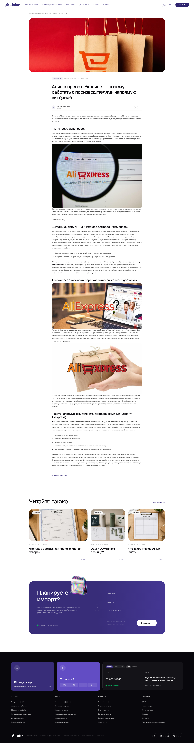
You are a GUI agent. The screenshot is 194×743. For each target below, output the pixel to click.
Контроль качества (61, 710)
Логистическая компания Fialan (40, 14)
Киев (128, 666)
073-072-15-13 (113, 679)
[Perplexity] (73, 685)
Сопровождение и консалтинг (52, 5)
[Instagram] (161, 735)
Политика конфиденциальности (153, 722)
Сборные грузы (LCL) (18, 710)
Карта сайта (100, 736)
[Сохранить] (140, 107)
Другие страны (84, 5)
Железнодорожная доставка (21, 714)
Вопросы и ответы (104, 714)
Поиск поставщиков (62, 706)
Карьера (145, 714)
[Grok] (92, 685)
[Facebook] (154, 735)
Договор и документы (106, 718)
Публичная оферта (88, 736)
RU (170, 5)
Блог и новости (103, 710)
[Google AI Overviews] (83, 685)
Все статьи (157, 502)
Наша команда (147, 706)
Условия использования (71, 736)
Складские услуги (61, 718)
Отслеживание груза (105, 706)
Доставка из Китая (31, 5)
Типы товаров (70, 5)
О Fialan (96, 5)
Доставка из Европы (18, 722)
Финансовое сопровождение (65, 714)
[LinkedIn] (167, 735)
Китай (116, 666)
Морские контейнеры (18, 706)
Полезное (106, 5)
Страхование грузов (62, 722)
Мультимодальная (17, 718)
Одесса (134, 666)
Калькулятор (102, 722)
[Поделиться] (136, 107)
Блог (55, 14)
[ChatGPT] (64, 685)
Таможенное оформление (64, 702)
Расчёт (182, 5)
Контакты (145, 718)
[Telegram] (174, 735)
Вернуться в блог (60, 475)
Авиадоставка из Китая (19, 702)
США (122, 666)
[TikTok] (180, 735)
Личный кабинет (104, 702)
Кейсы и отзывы (147, 710)
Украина (109, 666)
